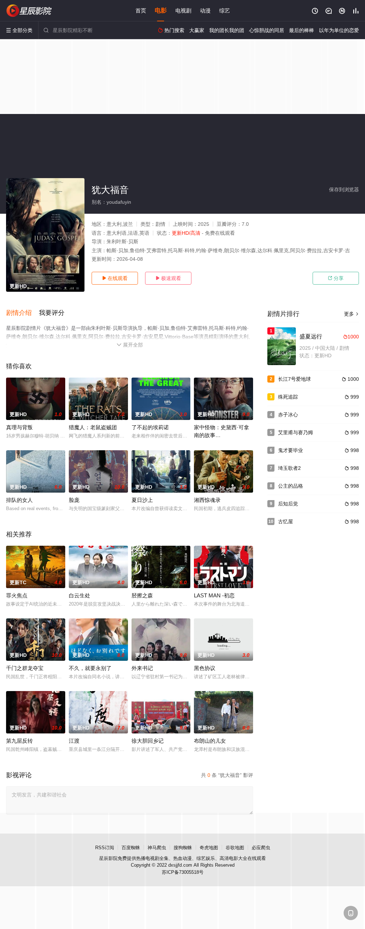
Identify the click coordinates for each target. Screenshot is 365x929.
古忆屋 (285, 521)
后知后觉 (288, 504)
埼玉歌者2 (289, 468)
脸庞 (74, 500)
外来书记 (142, 668)
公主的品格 (290, 486)
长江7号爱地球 (294, 379)
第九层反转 (19, 741)
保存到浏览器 (344, 189)
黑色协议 (204, 668)
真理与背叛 (19, 427)
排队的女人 (19, 500)
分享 (336, 278)
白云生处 (79, 595)
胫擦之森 (142, 595)
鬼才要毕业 (290, 450)
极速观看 (168, 278)
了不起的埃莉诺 (150, 427)
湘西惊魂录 (207, 500)
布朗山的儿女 (210, 741)
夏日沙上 (142, 500)
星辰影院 (108, 858)
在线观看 (115, 278)
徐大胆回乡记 (148, 741)
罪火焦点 (16, 595)
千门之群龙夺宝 (24, 668)
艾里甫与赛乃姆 (295, 432)
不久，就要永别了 (90, 668)
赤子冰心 (288, 414)
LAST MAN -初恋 (214, 595)
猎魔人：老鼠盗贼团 (93, 427)
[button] (22, 313)
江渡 (74, 741)
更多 (351, 314)
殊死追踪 (288, 397)
